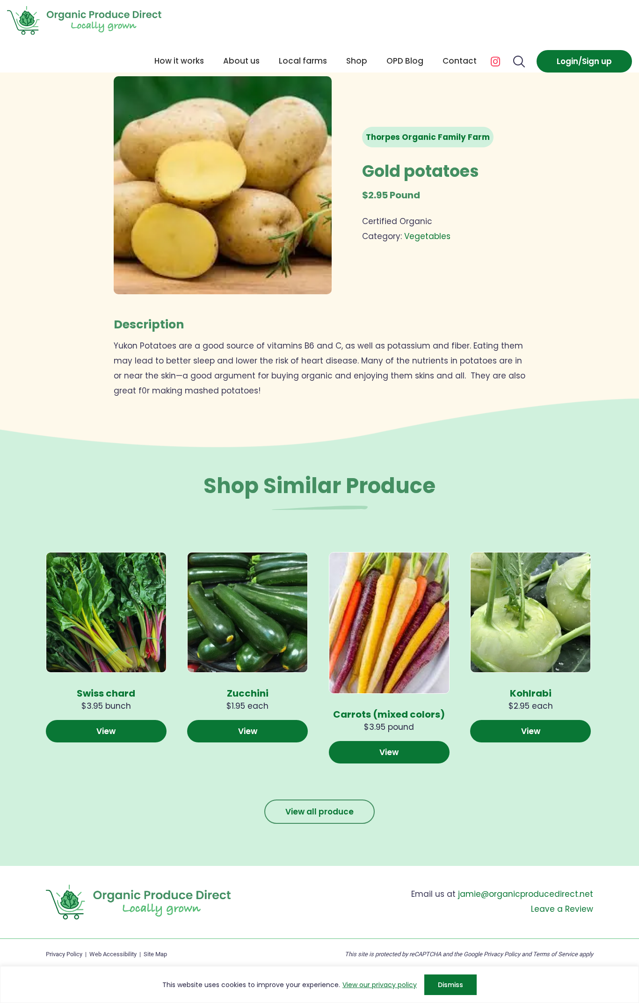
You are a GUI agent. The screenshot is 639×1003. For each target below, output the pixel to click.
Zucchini (248, 693)
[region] (319, 984)
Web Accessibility (113, 954)
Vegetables (427, 236)
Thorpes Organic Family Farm (428, 137)
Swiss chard (106, 693)
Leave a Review (562, 909)
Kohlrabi (531, 693)
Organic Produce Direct (84, 20)
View (106, 731)
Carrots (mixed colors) (389, 714)
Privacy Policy (64, 954)
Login (567, 61)
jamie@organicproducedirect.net (525, 894)
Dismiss (450, 984)
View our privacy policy (379, 984)
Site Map (155, 954)
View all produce (319, 811)
